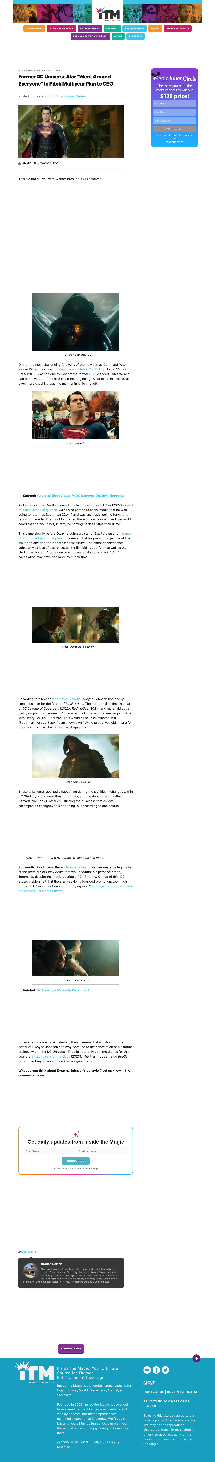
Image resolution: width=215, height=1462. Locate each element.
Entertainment (90, 28)
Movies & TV (57, 70)
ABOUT (149, 1382)
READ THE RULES (175, 142)
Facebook (156, 1370)
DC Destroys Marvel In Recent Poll (63, 990)
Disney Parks (34, 28)
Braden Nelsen (75, 96)
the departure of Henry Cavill (75, 369)
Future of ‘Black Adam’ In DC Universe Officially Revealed (80, 496)
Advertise (135, 36)
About (118, 36)
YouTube (147, 1370)
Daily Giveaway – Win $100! (90, 36)
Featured (112, 28)
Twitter (165, 1370)
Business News (134, 28)
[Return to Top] (196, 1358)
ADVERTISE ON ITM (182, 1392)
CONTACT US (153, 1392)
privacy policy (153, 1420)
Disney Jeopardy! (178, 28)
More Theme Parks (62, 28)
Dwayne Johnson (77, 867)
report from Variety (66, 699)
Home (21, 70)
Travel (155, 28)
